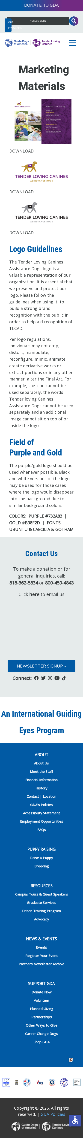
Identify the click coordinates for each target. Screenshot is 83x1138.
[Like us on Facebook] (36, 678)
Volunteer (41, 1000)
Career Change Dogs (41, 1033)
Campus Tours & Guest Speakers (41, 894)
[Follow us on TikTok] (64, 678)
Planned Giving (41, 1008)
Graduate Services (41, 902)
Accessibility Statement (41, 813)
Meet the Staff (41, 771)
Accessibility (38, 21)
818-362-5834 (23, 583)
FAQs (41, 829)
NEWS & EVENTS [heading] (41, 938)
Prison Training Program (41, 910)
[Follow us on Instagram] (50, 678)
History (41, 788)
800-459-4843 (59, 583)
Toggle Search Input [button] (73, 21)
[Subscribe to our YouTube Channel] (57, 678)
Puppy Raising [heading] (41, 849)
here (34, 594)
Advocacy (41, 919)
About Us (41, 763)
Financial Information (41, 779)
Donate (33, 5)
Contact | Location (41, 796)
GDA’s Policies (41, 804)
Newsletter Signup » (41, 666)
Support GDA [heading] (41, 983)
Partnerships (41, 1017)
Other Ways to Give (41, 1025)
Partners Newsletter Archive (41, 963)
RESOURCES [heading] (42, 885)
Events (41, 947)
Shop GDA (42, 1041)
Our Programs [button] (10, 25)
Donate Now (42, 992)
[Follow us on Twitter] (43, 678)
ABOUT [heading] (41, 754)
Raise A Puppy (41, 857)
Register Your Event (41, 955)
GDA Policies (53, 1114)
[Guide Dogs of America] (32, 43)
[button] (73, 43)
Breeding (41, 866)
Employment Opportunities (41, 821)
